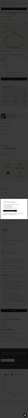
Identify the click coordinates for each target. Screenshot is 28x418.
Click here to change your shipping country (13, 214)
